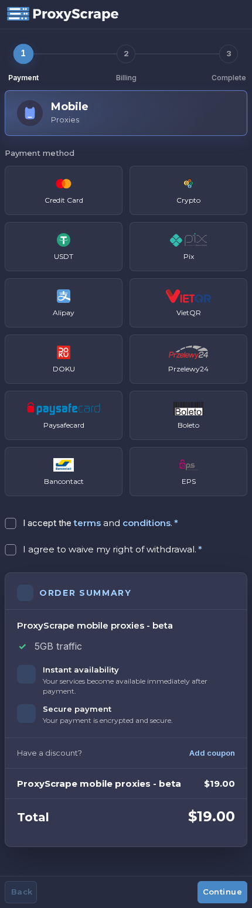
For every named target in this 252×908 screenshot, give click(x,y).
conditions (146, 522)
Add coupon (212, 752)
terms (87, 522)
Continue (222, 891)
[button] (63, 190)
